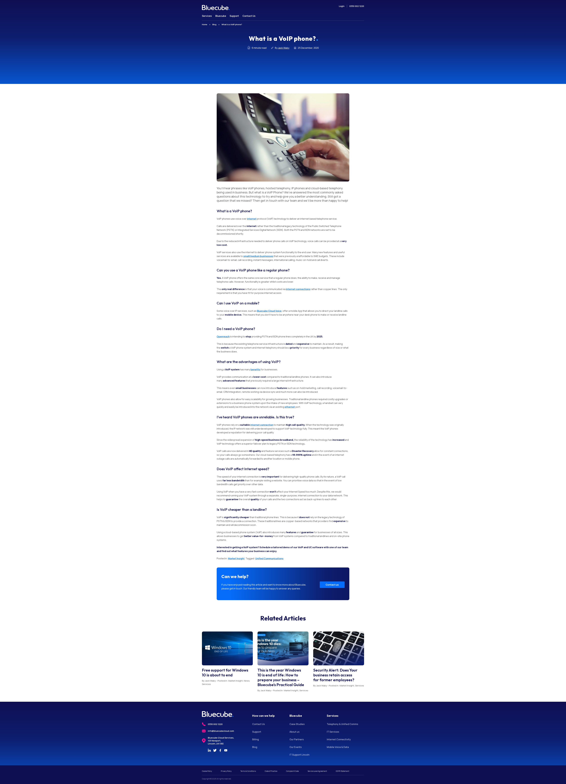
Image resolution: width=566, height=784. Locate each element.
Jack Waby (283, 47)
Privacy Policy (226, 771)
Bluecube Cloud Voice (269, 311)
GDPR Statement (342, 771)
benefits (255, 369)
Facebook (220, 750)
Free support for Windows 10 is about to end (225, 672)
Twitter (215, 750)
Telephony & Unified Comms (342, 724)
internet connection (261, 424)
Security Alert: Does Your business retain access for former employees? (335, 675)
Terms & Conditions (248, 771)
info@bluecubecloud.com (221, 731)
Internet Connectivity (339, 739)
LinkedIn (209, 750)
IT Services (333, 731)
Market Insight (236, 558)
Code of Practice (271, 771)
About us (294, 731)
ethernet (290, 406)
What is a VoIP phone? (232, 24)
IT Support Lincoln (299, 754)
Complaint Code (292, 771)
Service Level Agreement (317, 771)
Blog (214, 24)
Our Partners (296, 739)
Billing (255, 739)
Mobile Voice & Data (338, 747)
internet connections (298, 289)
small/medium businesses (258, 256)
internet (251, 218)
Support (256, 731)
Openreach (223, 336)
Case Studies (297, 724)
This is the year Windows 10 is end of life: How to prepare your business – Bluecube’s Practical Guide (281, 677)
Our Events (295, 747)
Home (204, 24)
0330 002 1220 (356, 6)
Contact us (332, 584)
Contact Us (258, 724)
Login (341, 6)
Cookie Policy (207, 771)
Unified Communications (269, 558)
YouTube (225, 750)
